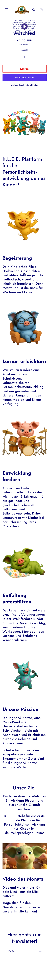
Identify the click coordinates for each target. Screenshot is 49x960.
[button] (6, 9)
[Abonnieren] (40, 951)
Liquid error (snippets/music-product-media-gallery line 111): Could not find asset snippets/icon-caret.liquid (31, 27)
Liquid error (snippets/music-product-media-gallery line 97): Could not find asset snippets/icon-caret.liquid (18, 27)
